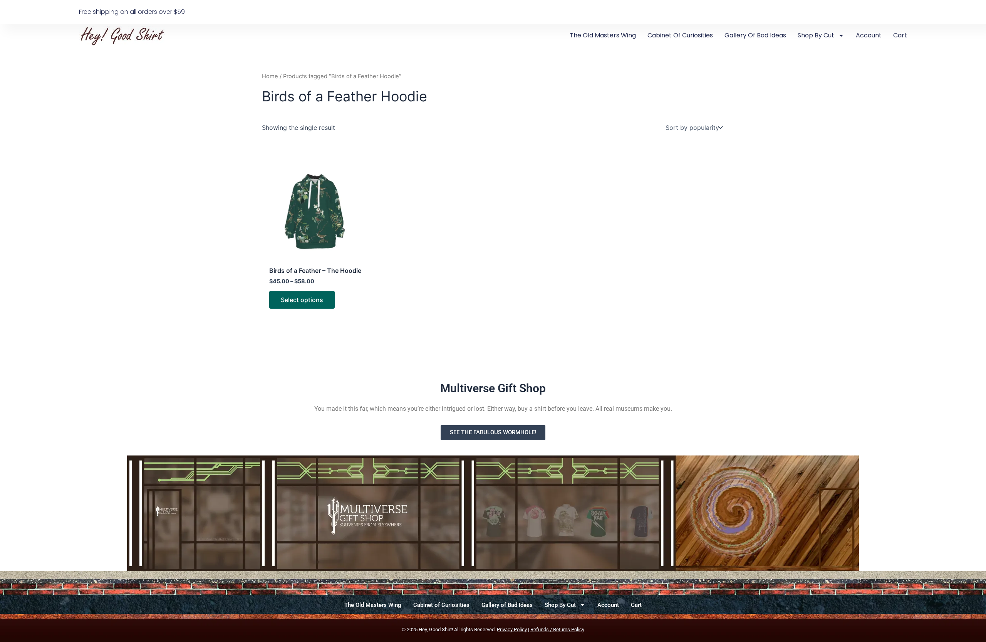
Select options (302, 300)
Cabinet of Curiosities (680, 35)
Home (270, 76)
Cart (900, 35)
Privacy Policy (512, 629)
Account (869, 35)
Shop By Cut (816, 35)
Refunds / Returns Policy (557, 629)
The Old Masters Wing (603, 35)
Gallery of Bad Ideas (755, 35)
